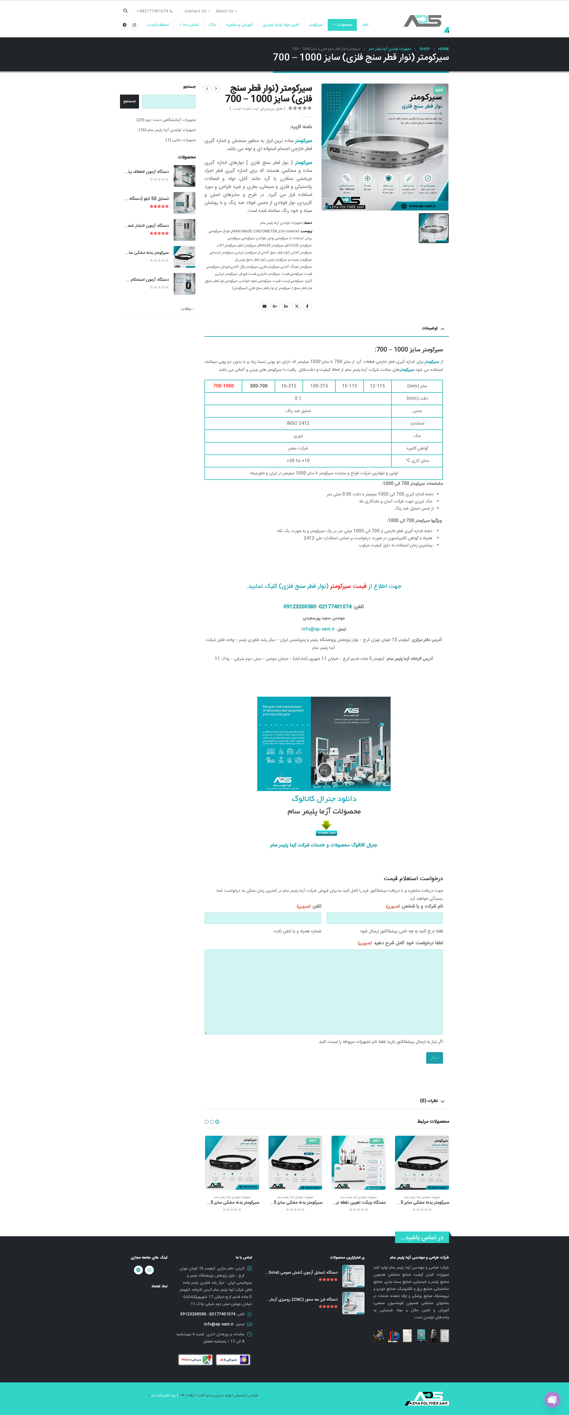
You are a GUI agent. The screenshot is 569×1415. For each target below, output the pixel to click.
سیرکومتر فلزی (270, 267)
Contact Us (195, 11)
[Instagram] (134, 25)
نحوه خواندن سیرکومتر (242, 281)
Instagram (149, 1270)
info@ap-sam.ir (318, 629)
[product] (295, 1163)
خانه (365, 25)
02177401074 (335, 607)
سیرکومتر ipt (248, 245)
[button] (217, 1121)
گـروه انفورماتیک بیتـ (164, 1395)
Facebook (307, 306)
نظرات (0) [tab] (429, 1101)
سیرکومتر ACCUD (299, 245)
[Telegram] (124, 25)
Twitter (296, 306)
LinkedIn (286, 306)
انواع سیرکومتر (220, 231)
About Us (224, 11)
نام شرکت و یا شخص (414, 906)
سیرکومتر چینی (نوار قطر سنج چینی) (261, 260)
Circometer (289, 231)
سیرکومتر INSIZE (271, 245)
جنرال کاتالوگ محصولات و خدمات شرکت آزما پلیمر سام (323, 845)
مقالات (186, 309)
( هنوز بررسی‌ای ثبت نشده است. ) (257, 109)
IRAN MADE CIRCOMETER (254, 231)
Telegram (138, 1270)
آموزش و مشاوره (239, 25)
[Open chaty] (552, 1400)
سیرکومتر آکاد (227, 245)
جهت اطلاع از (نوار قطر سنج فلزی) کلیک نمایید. (324, 586)
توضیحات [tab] (430, 328)
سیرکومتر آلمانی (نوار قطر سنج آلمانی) (285, 253)
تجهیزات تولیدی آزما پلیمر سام (281, 223)
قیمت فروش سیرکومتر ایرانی (236, 274)
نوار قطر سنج (215, 281)
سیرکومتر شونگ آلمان (297, 267)
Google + (275, 306)
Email (264, 306)
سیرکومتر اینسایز (222, 253)
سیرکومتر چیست (300, 260)
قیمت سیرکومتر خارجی (273, 274)
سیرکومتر (316, 25)
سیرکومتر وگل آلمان (244, 267)
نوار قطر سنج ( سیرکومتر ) (294, 288)
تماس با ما (191, 25)
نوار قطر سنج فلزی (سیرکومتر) (253, 288)
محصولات (344, 25)
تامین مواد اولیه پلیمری (281, 25)
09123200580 (300, 607)
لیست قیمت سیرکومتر (274, 281)
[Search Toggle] (125, 11)
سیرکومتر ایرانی (246, 253)
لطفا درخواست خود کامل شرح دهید (400, 943)
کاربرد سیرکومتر (302, 281)
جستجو (189, 87)
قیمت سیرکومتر (301, 274)
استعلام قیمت (158, 25)
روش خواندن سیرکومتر (259, 238)
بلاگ (212, 25)
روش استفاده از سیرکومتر (294, 238)
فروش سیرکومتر (218, 267)
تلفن (309, 906)
